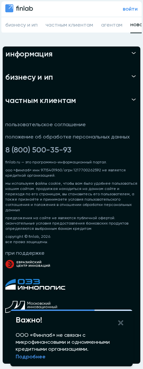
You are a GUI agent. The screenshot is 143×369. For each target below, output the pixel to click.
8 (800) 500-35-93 (38, 150)
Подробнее (31, 357)
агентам (111, 25)
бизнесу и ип (21, 25)
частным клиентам (69, 25)
